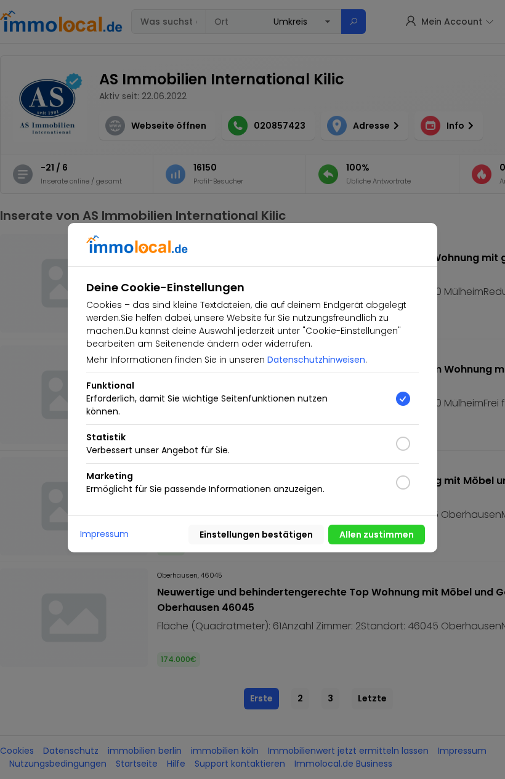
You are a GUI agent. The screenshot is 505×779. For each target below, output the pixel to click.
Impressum (104, 534)
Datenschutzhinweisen (316, 359)
